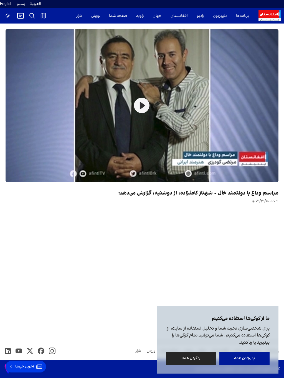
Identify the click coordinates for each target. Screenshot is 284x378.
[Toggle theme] (7, 15)
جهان (157, 16)
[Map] (43, 16)
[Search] (32, 16)
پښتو (21, 4)
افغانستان (179, 16)
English (6, 4)
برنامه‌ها (242, 16)
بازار (79, 16)
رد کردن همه (191, 358)
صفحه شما (118, 16)
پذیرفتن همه (244, 358)
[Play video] (20, 15)
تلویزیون (220, 16)
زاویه (140, 16)
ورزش (95, 16)
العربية (35, 4)
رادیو (200, 16)
